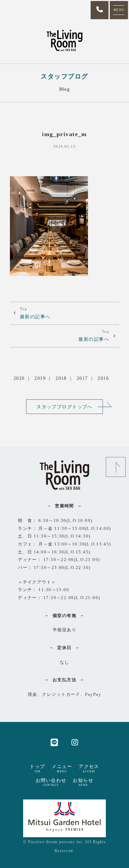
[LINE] (54, 742)
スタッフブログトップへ (64, 406)
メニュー (62, 768)
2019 (40, 378)
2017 (82, 378)
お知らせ (83, 782)
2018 (61, 378)
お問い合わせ (51, 782)
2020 (19, 378)
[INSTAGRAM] (75, 742)
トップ (37, 768)
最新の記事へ (35, 313)
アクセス (89, 768)
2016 (103, 378)
